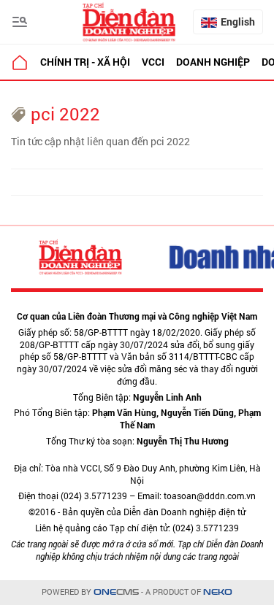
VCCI (153, 62)
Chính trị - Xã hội (85, 62)
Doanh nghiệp (213, 62)
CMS (116, 592)
